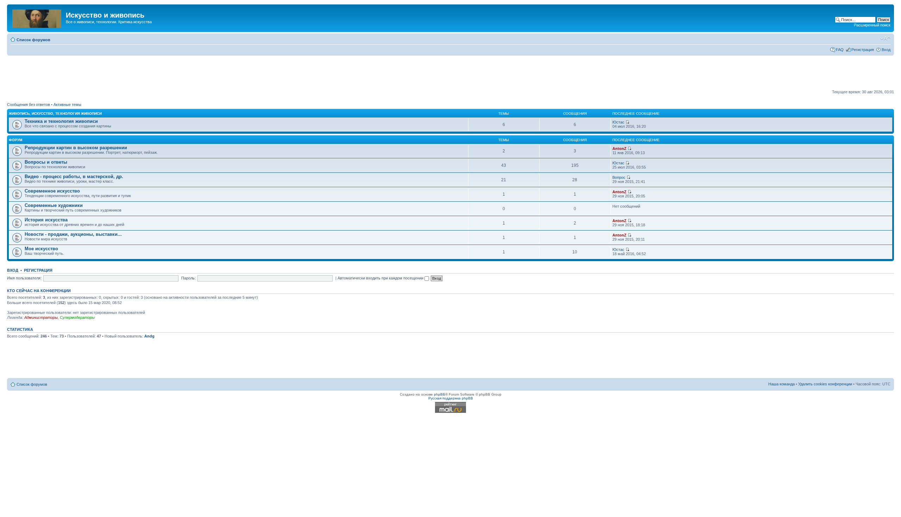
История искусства (46, 219)
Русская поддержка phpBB (450, 398)
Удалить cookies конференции (825, 384)
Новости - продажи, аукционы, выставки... (73, 234)
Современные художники (54, 205)
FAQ (840, 50)
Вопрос (618, 177)
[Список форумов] (37, 17)
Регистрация (862, 50)
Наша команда (781, 384)
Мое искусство (41, 248)
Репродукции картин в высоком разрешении (76, 147)
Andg (149, 336)
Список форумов (33, 40)
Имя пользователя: (24, 278)
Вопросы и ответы (46, 162)
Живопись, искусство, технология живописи (55, 113)
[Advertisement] (450, 73)
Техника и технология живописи (61, 121)
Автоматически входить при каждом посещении (381, 278)
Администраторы (41, 317)
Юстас (618, 122)
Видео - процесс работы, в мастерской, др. (74, 176)
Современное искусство (52, 191)
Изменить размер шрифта (885, 38)
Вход (886, 50)
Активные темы (67, 104)
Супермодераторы (77, 317)
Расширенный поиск (872, 25)
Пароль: (188, 278)
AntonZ (619, 148)
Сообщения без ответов (28, 104)
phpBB (439, 394)
